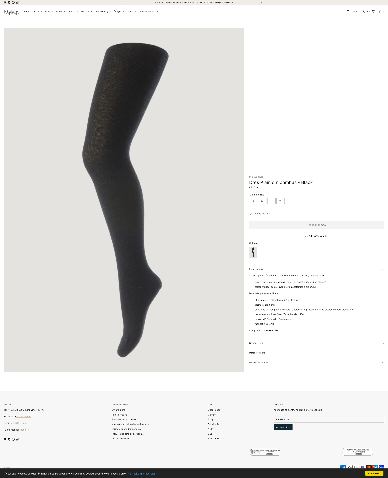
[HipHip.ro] (11, 11)
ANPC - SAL (214, 438)
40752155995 (23, 416)
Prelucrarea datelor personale (128, 433)
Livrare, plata (118, 409)
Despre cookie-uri (121, 438)
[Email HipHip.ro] (5, 2)
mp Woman (256, 176)
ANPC (211, 429)
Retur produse (119, 414)
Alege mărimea (317, 224)
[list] (124, 200)
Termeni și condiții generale (127, 429)
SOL (210, 433)
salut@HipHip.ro (18, 423)
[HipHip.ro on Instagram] (13, 2)
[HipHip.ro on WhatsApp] (17, 2)
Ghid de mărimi (261, 213)
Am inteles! (374, 473)
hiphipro (24, 429)
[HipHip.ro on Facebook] (9, 2)
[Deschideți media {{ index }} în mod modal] (124, 200)
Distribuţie (213, 424)
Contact (212, 414)
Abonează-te (283, 427)
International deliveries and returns (130, 424)
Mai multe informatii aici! (142, 473)
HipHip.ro (15, 468)
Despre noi (214, 409)
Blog (210, 419)
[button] (27, 11)
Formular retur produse (124, 419)
